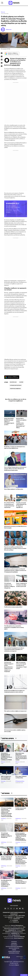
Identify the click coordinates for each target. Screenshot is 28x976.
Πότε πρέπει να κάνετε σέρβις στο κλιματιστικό (15, 711)
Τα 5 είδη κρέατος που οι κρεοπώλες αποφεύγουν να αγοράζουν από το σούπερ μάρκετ (14, 627)
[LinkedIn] (1, 59)
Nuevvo (17, 965)
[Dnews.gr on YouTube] (20, 908)
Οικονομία (3, 781)
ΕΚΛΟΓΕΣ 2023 (13, 382)
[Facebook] (1, 53)
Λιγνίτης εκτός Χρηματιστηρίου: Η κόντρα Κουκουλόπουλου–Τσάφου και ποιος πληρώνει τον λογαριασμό (8, 667)
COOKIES (14, 949)
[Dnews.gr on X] (8, 908)
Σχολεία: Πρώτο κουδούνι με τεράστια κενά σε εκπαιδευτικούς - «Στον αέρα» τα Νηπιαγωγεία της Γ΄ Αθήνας (21, 423)
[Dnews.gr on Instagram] (11, 908)
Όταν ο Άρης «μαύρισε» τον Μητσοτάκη (13, 489)
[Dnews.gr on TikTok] (14, 908)
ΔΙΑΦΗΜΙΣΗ (14, 943)
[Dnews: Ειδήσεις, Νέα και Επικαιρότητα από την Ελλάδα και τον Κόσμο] (14, 3)
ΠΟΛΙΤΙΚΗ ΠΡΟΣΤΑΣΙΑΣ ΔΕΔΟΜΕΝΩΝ (14, 946)
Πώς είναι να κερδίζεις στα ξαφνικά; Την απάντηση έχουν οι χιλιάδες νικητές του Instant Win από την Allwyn (15, 548)
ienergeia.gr (3, 818)
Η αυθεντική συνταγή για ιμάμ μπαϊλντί (13, 606)
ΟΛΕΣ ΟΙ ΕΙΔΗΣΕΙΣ (14, 905)
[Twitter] (1, 56)
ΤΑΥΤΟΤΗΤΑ (14, 941)
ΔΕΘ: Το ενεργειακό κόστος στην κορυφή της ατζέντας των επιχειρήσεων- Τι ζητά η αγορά (21, 665)
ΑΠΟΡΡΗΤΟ (24, 975)
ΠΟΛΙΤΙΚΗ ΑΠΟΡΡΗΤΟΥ (14, 948)
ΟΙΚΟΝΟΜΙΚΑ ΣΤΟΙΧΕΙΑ (14, 953)
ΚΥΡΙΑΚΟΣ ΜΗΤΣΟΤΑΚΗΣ (15, 385)
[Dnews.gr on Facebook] (5, 908)
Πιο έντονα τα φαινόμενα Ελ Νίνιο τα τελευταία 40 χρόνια (21, 882)
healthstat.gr (18, 818)
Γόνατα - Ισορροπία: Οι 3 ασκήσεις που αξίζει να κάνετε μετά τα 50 (21, 585)
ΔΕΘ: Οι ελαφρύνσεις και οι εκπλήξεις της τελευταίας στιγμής (6, 778)
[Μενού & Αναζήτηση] (2, 3)
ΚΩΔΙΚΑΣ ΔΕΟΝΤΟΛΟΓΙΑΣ (14, 951)
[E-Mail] (1, 63)
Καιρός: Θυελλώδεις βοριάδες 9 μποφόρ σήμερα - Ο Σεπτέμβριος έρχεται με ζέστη (9, 421)
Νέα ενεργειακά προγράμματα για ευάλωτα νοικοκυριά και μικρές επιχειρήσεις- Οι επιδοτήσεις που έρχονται (14, 649)
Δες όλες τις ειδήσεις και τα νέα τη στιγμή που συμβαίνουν (15, 400)
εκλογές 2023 (16, 65)
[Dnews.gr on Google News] (17, 908)
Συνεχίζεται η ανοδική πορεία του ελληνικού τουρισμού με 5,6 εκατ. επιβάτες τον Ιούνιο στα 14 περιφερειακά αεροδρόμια (15, 570)
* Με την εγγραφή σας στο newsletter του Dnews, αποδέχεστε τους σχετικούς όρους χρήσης (14, 214)
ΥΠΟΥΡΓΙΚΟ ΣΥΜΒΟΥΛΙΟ (15, 388)
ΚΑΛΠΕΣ (21, 382)
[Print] (1, 66)
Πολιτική (3, 12)
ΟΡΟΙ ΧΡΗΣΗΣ (14, 944)
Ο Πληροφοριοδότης (19, 781)
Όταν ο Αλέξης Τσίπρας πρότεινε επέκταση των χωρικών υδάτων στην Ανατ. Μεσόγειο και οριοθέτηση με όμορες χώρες (15, 469)
